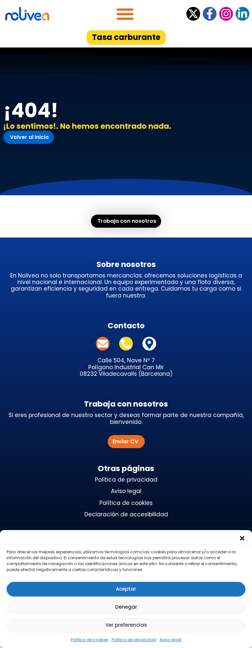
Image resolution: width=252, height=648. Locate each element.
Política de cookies (89, 639)
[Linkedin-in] (242, 14)
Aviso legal (170, 639)
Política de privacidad (134, 639)
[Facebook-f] (210, 14)
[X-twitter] (193, 14)
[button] (242, 538)
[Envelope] (103, 344)
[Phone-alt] (126, 344)
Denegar (126, 606)
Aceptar (126, 588)
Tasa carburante (126, 37)
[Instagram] (226, 14)
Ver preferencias (126, 624)
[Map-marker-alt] (149, 344)
